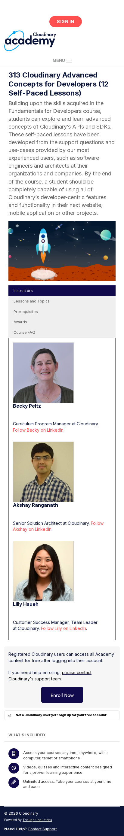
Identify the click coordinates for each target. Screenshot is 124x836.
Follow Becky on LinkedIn (38, 430)
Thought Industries (37, 820)
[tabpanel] (62, 489)
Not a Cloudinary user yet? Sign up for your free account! (61, 715)
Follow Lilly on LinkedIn (63, 628)
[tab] (62, 290)
